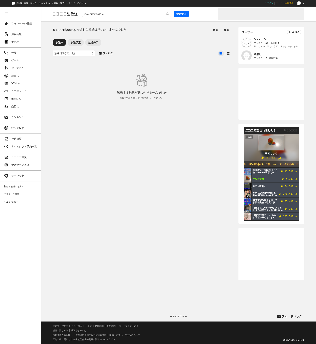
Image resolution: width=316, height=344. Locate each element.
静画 (26, 3)
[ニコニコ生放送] (65, 14)
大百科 (55, 3)
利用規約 (111, 326)
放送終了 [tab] (93, 42)
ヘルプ (88, 326)
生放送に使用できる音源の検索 (91, 335)
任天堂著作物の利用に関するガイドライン (94, 339)
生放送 (33, 3)
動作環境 (99, 326)
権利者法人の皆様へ (62, 335)
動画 (19, 3)
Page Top (178, 316)
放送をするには (78, 330)
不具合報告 (76, 326)
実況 (62, 3)
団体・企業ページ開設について (124, 335)
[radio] (221, 53)
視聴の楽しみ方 (60, 330)
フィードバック (292, 316)
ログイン (268, 3)
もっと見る (294, 32)
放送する (181, 13)
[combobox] (126, 14)
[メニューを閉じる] (6, 13)
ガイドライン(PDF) (128, 326)
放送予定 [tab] (76, 42)
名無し (258, 54)
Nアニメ (71, 3)
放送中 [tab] (59, 42)
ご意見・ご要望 (60, 325)
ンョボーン (260, 39)
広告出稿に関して (61, 339)
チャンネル (44, 3)
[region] (20, 175)
